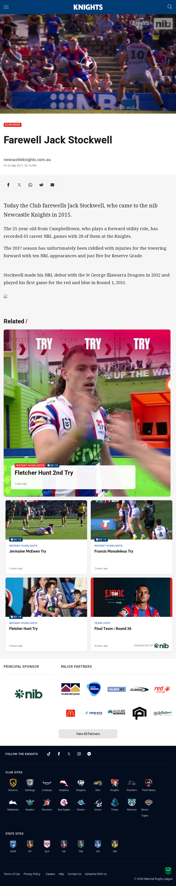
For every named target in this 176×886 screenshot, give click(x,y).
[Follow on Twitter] (69, 754)
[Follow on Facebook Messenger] (89, 754)
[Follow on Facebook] (59, 754)
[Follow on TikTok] (49, 754)
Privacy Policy (32, 874)
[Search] (169, 7)
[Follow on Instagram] (79, 754)
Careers (50, 874)
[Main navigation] (6, 7)
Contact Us (74, 874)
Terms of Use (12, 874)
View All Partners (88, 734)
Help (61, 874)
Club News (12, 124)
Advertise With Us (96, 874)
